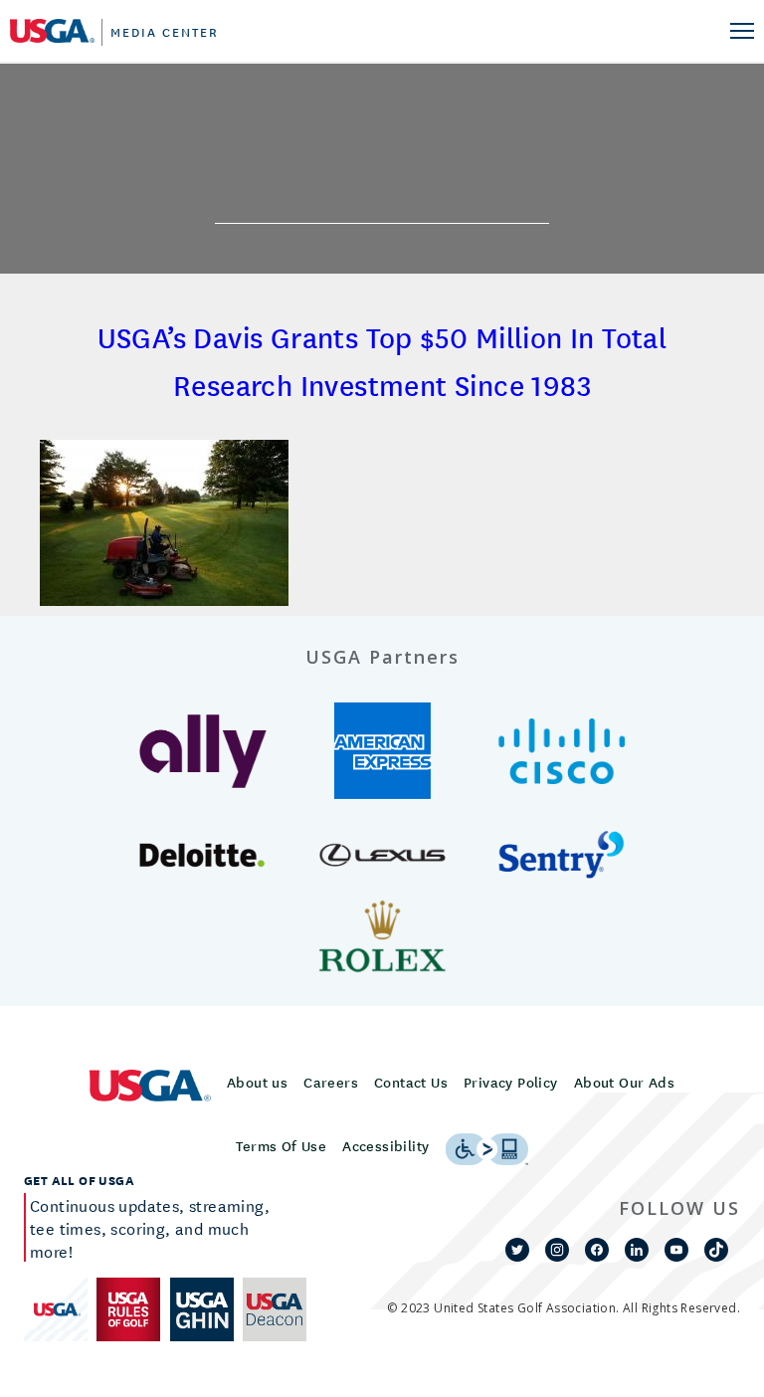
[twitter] (517, 1250)
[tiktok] (716, 1250)
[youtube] (676, 1250)
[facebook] (597, 1250)
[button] (203, 751)
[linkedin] (637, 1250)
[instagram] (557, 1250)
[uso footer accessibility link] (487, 1149)
